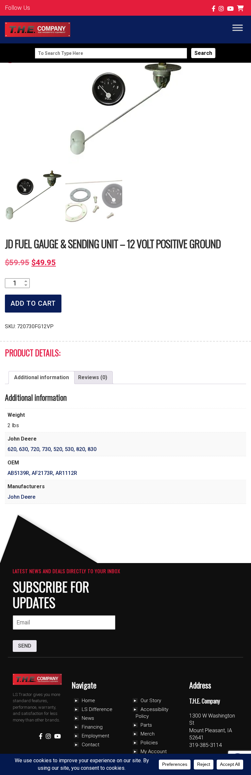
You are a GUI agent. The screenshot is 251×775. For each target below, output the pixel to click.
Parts (146, 725)
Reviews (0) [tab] (92, 377)
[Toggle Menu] (237, 27)
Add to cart (33, 303)
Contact (90, 745)
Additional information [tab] (41, 377)
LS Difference (97, 709)
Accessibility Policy (152, 712)
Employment (95, 736)
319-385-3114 (205, 745)
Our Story (151, 700)
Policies (149, 743)
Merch (148, 734)
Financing (92, 727)
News (88, 718)
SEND (24, 646)
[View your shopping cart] (241, 9)
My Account (154, 751)
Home (88, 700)
